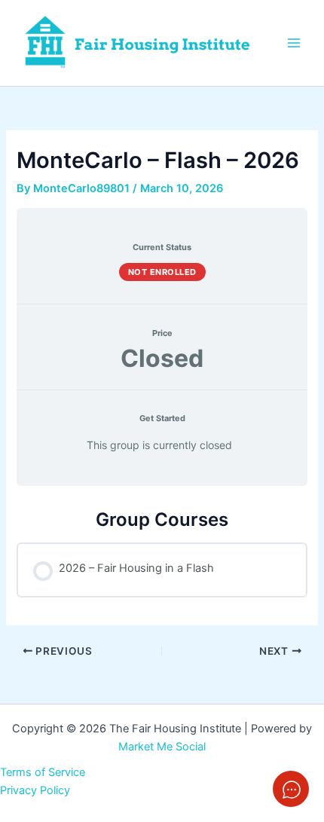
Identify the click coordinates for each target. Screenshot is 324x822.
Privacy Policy (35, 790)
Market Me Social (162, 746)
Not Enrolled (162, 272)
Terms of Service (42, 772)
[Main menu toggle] (294, 43)
